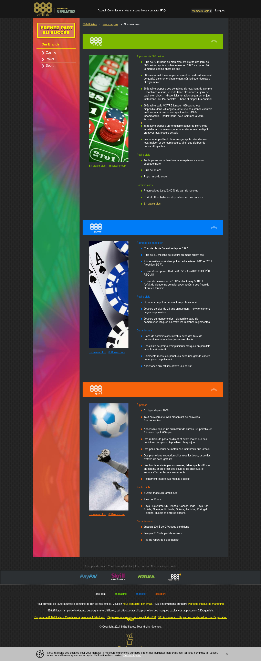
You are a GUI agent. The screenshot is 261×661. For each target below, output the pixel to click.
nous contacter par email (137, 603)
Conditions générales (120, 566)
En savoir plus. (132, 655)
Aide (173, 566)
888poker (141, 593)
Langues (220, 10)
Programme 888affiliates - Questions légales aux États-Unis (69, 617)
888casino (121, 593)
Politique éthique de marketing (206, 603)
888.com (100, 593)
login (200, 10)
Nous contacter (150, 10)
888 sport (214, 389)
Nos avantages (160, 566)
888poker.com (116, 352)
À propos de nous (95, 566)
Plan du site (142, 566)
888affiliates (90, 24)
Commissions (115, 10)
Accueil (102, 10)
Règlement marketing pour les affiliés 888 (131, 617)
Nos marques (132, 10)
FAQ (163, 10)
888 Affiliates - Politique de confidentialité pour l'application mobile (177, 618)
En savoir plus (97, 165)
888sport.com (116, 514)
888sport (160, 593)
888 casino (214, 41)
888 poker (214, 227)
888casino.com (117, 165)
